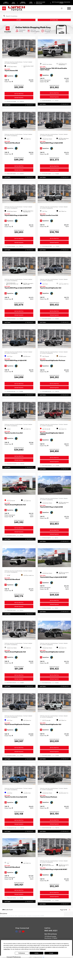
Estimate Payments (19, 97)
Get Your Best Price (18, 93)
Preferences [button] (42, 949)
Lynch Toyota (7, 104)
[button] (34, 48)
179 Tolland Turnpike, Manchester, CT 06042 (61, 2)
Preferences (21, 953)
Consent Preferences (14, 957)
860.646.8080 (40, 2)
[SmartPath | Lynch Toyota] (36, 29)
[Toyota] (4, 8)
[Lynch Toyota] (16, 8)
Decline (36, 953)
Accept (51, 953)
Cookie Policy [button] (7, 949)
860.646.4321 (6, 2)
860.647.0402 (23, 2)
